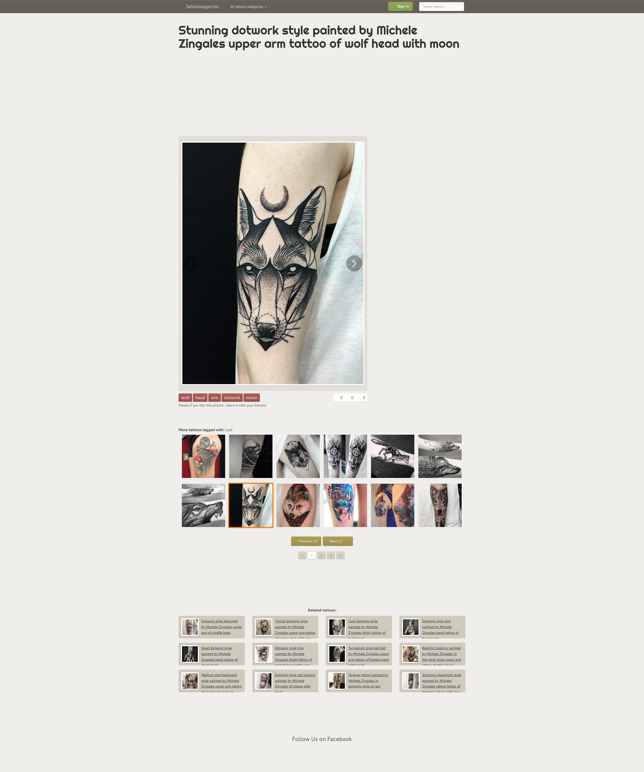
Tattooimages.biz (201, 6)
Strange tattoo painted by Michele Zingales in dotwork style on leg (368, 681)
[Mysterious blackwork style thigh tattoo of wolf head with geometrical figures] (298, 456)
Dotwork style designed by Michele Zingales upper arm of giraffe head (221, 627)
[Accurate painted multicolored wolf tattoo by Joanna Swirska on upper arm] (393, 506)
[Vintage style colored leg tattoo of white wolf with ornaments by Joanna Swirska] (354, 263)
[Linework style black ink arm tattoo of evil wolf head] (191, 263)
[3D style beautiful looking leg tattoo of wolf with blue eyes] (440, 506)
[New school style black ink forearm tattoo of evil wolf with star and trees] (346, 456)
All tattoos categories (247, 6)
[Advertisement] (301, 93)
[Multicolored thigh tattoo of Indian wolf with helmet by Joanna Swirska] (346, 506)
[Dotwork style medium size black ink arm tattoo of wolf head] (251, 456)
